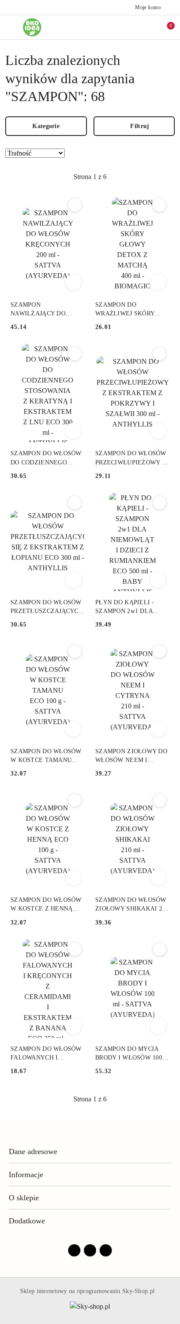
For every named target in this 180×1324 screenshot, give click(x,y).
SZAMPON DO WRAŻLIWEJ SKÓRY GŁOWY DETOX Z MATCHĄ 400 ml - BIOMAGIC (124, 309)
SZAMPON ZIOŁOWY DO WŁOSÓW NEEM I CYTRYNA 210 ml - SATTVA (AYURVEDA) (131, 756)
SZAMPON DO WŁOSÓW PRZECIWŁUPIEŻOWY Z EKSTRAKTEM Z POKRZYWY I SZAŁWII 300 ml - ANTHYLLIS (130, 458)
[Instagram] (90, 1250)
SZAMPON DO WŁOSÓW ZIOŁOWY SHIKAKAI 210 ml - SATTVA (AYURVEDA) (132, 905)
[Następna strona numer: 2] (138, 177)
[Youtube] (106, 1250)
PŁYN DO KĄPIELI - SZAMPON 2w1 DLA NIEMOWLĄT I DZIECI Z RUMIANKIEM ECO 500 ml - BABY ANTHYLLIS (131, 607)
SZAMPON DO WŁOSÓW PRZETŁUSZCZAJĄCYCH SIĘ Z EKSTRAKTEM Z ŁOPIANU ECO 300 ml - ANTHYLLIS (46, 607)
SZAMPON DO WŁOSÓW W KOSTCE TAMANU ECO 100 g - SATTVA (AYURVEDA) (46, 756)
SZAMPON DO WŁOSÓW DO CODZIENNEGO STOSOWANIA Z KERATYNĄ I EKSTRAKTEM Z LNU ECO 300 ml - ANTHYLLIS (46, 458)
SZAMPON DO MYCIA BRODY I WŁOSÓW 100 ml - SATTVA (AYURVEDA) (128, 1054)
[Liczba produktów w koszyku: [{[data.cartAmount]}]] (165, 27)
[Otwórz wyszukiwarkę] (128, 27)
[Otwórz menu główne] (10, 27)
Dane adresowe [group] (33, 1151)
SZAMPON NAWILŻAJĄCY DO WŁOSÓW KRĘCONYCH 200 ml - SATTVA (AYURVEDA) (44, 309)
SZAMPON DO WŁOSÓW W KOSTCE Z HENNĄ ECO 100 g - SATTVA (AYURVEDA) (46, 905)
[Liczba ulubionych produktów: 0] (146, 27)
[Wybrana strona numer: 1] (90, 177)
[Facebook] (74, 1250)
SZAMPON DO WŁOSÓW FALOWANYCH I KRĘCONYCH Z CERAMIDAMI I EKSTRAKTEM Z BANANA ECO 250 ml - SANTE (46, 1054)
